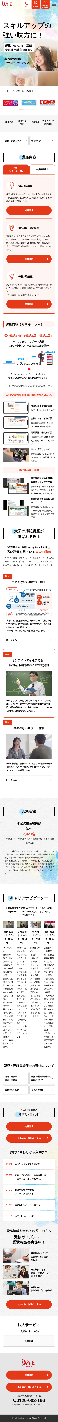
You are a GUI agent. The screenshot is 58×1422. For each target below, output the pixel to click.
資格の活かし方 (12, 1090)
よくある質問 (37, 1090)
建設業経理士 (42, 169)
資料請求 (29, 210)
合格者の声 (36, 140)
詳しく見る (11, 640)
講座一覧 (20, 91)
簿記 (16, 169)
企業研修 (29, 1341)
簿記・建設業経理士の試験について (41, 1078)
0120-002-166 (30, 1400)
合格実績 (35, 122)
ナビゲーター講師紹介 (48, 122)
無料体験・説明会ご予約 (29, 1304)
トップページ (8, 91)
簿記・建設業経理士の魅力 (11, 1078)
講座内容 (9, 122)
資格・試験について (14, 140)
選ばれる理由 (22, 122)
